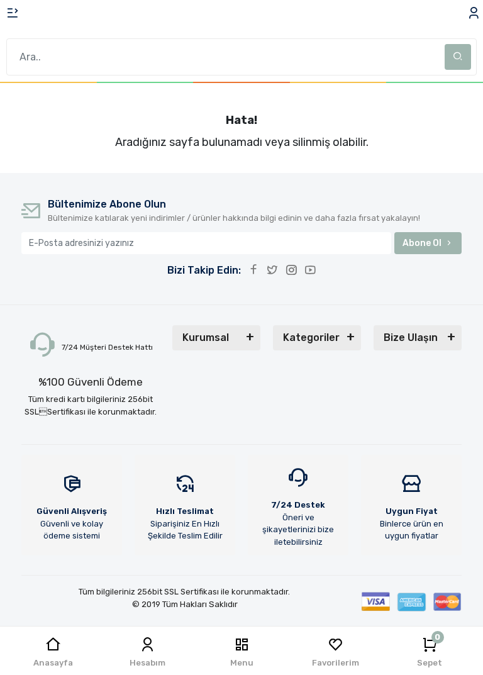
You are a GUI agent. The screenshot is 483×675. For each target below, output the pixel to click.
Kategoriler (311, 337)
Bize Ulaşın (411, 337)
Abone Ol (421, 243)
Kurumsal (205, 337)
